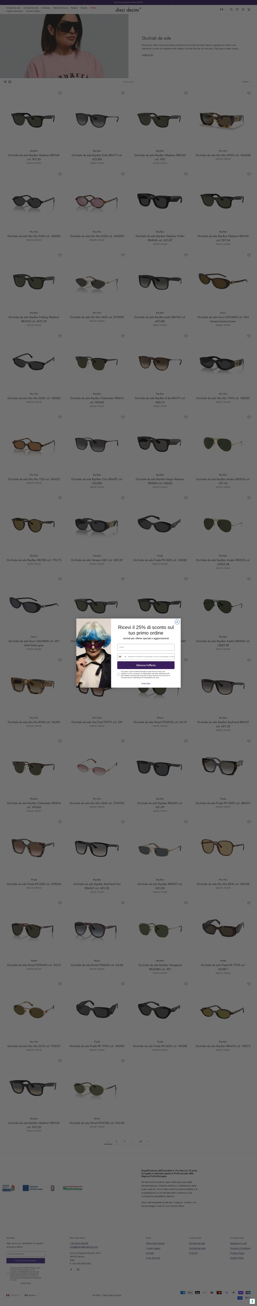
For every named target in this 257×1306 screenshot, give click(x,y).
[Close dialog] (177, 622)
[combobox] (122, 656)
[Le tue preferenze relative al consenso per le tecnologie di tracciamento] (252, 1301)
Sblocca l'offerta (146, 665)
